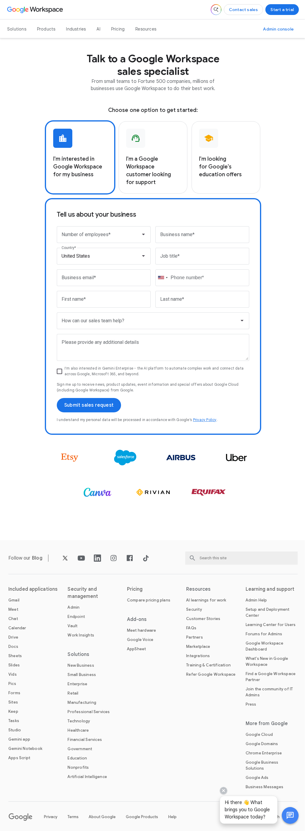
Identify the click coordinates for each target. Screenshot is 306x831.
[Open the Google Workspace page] (35, 9)
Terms (73, 816)
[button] (285, 815)
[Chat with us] (285, 815)
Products (46, 29)
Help (172, 816)
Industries (76, 29)
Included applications (32, 589)
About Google (102, 816)
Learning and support (270, 589)
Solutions (16, 29)
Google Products (142, 816)
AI (98, 29)
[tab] (80, 157)
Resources (145, 29)
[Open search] (216, 9)
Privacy (50, 816)
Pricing (118, 29)
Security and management (83, 592)
